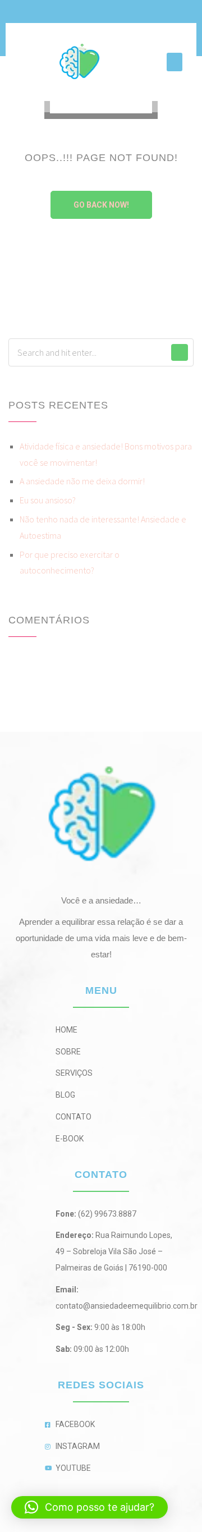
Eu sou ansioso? (48, 500)
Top (189, 1516)
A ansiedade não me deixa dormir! (82, 481)
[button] (174, 62)
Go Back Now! (101, 204)
